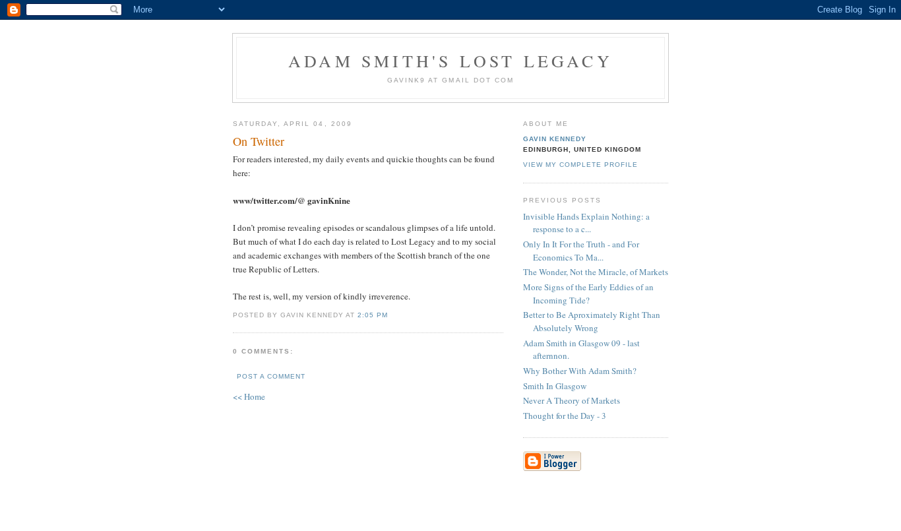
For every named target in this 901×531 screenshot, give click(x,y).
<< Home (249, 396)
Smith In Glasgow (554, 386)
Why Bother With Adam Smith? (580, 371)
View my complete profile (580, 164)
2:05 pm (372, 315)
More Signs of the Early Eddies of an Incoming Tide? (588, 293)
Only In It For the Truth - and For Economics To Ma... (581, 250)
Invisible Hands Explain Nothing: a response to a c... (586, 222)
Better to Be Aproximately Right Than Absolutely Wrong (591, 321)
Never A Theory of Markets (571, 400)
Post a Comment (271, 376)
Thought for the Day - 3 (564, 416)
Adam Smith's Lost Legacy (450, 60)
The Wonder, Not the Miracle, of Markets (595, 272)
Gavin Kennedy (554, 138)
